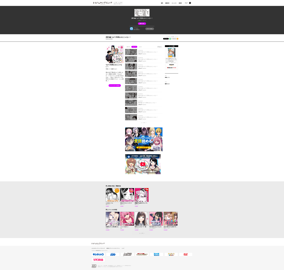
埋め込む (174, 38)
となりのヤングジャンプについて (98, 248)
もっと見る (143, 122)
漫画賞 (180, 3)
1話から (160, 46)
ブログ (186, 3)
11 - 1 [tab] (141, 46)
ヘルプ (123, 248)
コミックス (174, 3)
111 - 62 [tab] (128, 46)
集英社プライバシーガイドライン (113, 248)
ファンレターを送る (114, 85)
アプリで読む (150, 28)
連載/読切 (167, 3)
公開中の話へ (142, 23)
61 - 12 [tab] (134, 46)
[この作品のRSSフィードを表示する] (177, 38)
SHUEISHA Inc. (98, 250)
